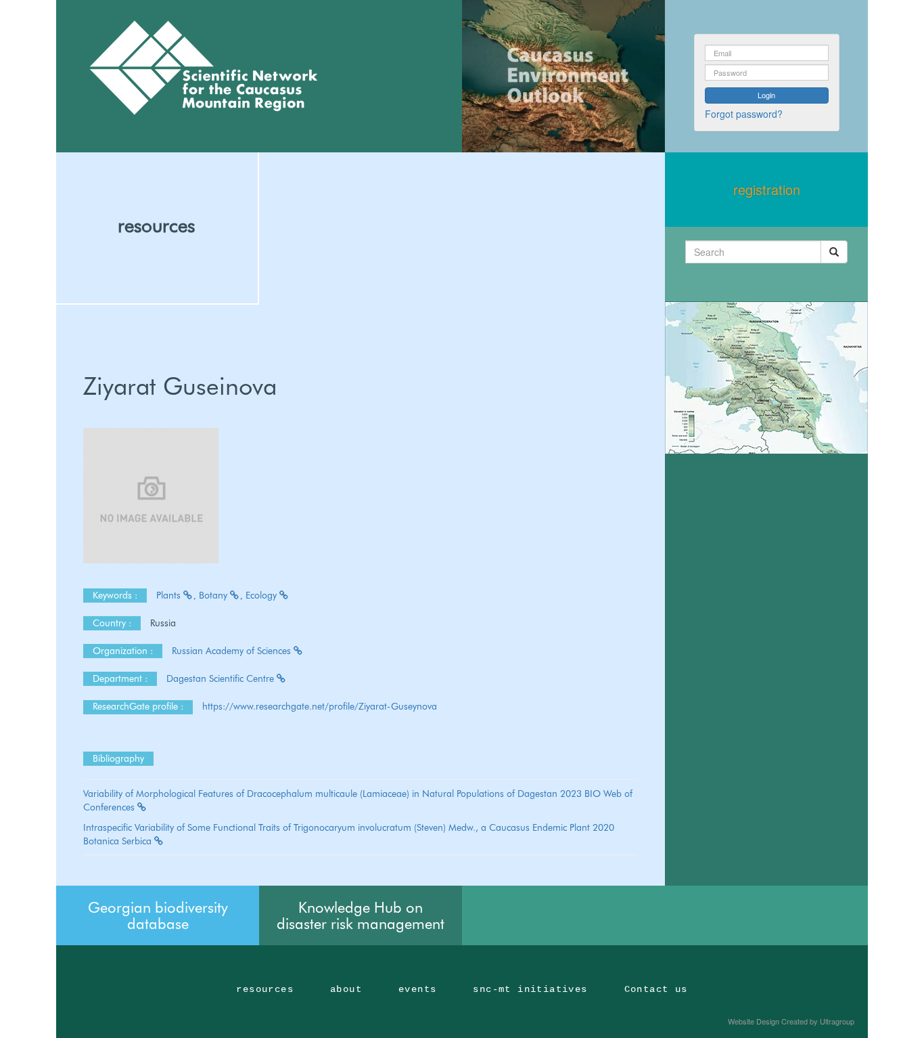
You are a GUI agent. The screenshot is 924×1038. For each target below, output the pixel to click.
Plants (169, 595)
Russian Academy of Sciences (233, 650)
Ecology (262, 595)
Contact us (656, 989)
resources (156, 225)
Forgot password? (744, 114)
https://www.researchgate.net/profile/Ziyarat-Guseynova (319, 706)
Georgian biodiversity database (158, 915)
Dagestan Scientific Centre (221, 678)
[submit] (834, 251)
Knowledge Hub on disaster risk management (360, 915)
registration (766, 189)
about (346, 989)
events (417, 989)
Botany (214, 595)
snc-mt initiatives (530, 989)
